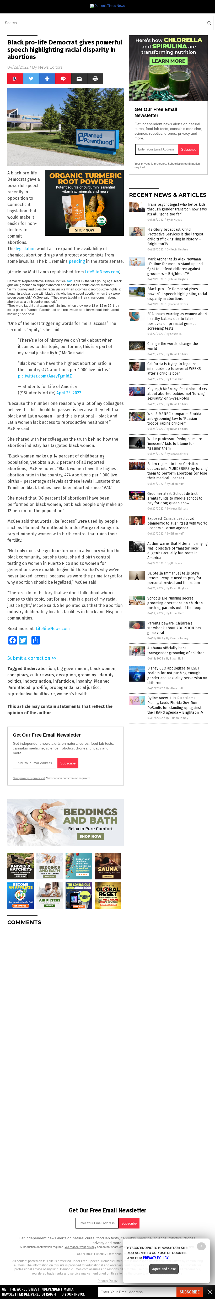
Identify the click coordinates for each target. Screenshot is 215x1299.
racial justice (88, 687)
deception (66, 674)
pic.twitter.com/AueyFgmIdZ (45, 376)
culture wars (42, 674)
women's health (72, 693)
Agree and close (164, 1269)
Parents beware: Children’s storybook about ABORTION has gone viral (174, 628)
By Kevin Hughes (177, 249)
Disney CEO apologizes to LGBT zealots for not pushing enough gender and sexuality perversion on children (177, 675)
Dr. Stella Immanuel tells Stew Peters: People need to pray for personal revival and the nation (174, 578)
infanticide (63, 681)
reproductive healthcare (31, 693)
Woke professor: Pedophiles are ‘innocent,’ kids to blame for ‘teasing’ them (174, 444)
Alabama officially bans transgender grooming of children (176, 650)
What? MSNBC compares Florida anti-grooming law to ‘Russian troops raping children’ (174, 419)
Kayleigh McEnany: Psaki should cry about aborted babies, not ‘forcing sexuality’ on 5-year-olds (177, 394)
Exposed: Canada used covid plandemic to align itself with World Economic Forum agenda (177, 523)
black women (102, 668)
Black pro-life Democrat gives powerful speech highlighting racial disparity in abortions (177, 294)
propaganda (61, 687)
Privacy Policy (107, 1281)
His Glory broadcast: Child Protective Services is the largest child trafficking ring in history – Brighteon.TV (175, 236)
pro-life (40, 687)
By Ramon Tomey (177, 638)
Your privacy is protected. (29, 778)
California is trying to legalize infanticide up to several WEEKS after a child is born (174, 369)
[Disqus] (65, 995)
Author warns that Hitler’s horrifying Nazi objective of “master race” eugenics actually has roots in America (177, 550)
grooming (87, 674)
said (70, 281)
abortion (46, 668)
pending (77, 261)
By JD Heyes (174, 219)
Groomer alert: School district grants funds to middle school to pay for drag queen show (174, 498)
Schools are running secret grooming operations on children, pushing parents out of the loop (175, 603)
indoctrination (37, 681)
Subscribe (190, 1292)
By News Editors (177, 304)
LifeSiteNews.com (102, 271)
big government (72, 668)
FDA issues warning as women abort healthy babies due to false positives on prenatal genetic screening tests (177, 321)
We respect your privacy (80, 1246)
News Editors (50, 67)
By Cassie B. (174, 334)
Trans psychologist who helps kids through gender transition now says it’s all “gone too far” (177, 209)
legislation (26, 248)
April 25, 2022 (68, 392)
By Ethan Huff (174, 379)
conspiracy (17, 674)
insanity (84, 681)
